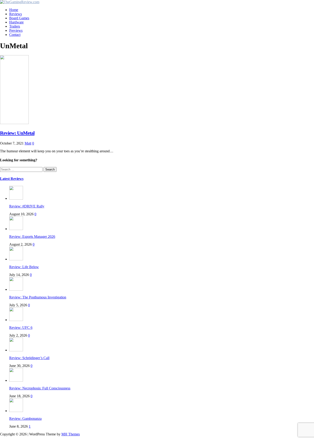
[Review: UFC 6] (16, 320)
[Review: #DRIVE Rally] (16, 198)
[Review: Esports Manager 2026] (16, 229)
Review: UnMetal (17, 133)
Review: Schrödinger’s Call (29, 358)
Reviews (15, 14)
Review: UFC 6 (20, 327)
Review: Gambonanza (25, 418)
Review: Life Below (24, 267)
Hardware (16, 22)
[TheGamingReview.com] (19, 2)
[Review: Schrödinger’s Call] (16, 350)
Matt (28, 143)
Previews (16, 30)
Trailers (14, 26)
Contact (14, 35)
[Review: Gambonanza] (16, 411)
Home (13, 10)
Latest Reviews (11, 179)
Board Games (19, 18)
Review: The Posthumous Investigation (37, 297)
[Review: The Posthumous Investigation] (16, 289)
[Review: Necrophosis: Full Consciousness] (16, 380)
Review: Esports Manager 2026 (32, 236)
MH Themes (70, 434)
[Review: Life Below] (16, 259)
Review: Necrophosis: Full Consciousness (39, 388)
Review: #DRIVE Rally (26, 206)
